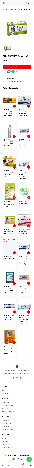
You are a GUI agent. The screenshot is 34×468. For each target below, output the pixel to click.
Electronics (5, 441)
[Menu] (3, 465)
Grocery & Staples (7, 429)
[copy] (17, 71)
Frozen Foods (6, 426)
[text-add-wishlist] (4, 71)
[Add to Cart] (14, 106)
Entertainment (6, 444)
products (13, 9)
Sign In (30, 465)
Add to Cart (17, 67)
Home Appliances (7, 447)
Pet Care (4, 438)
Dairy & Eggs (5, 420)
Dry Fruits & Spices (7, 423)
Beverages (5, 408)
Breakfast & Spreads (8, 411)
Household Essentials (8, 405)
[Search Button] (9, 465)
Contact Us (5, 393)
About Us (4, 390)
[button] (29, 459)
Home (5, 9)
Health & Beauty (6, 402)
